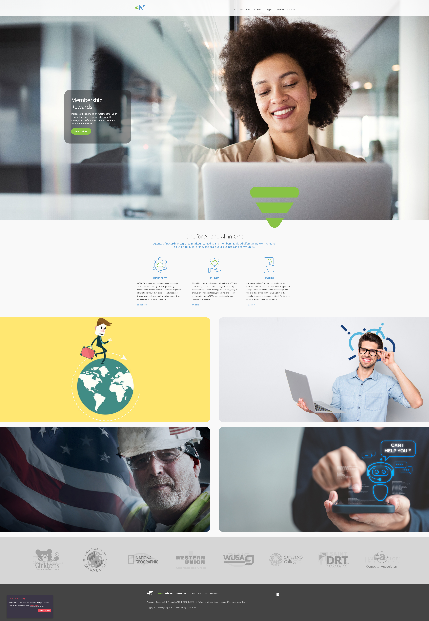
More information (37, 605)
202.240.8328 (188, 602)
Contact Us (324, 491)
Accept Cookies (44, 610)
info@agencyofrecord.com (207, 602)
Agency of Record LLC (156, 602)
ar (142, 305)
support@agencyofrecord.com (233, 602)
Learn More (81, 131)
